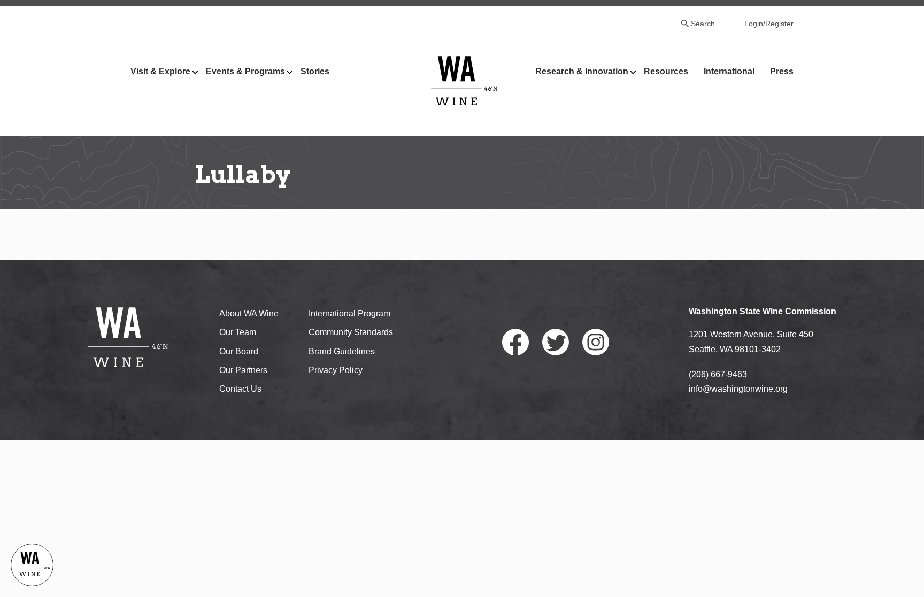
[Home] (464, 80)
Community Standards (351, 332)
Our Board (238, 351)
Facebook (515, 342)
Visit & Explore (160, 71)
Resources (666, 71)
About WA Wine (249, 313)
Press (782, 71)
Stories (315, 71)
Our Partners (243, 370)
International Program (349, 313)
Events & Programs (245, 71)
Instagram (595, 342)
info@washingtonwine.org (738, 388)
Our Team (237, 332)
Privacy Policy (336, 370)
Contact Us (240, 388)
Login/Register (769, 23)
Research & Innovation (581, 71)
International (729, 71)
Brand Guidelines (342, 351)
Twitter (555, 342)
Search (703, 23)
